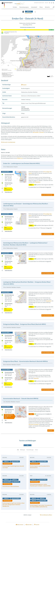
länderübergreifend (25, 110)
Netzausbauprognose (24, 7)
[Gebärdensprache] (51, 2)
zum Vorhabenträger (48, 194)
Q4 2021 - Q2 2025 (8, 263)
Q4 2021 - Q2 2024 (8, 223)
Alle (18, 449)
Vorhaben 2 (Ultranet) (39, 132)
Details (50, 430)
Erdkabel (23, 106)
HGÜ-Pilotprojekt (25, 108)
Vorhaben (15, 7)
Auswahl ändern (28, 13)
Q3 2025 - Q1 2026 (9, 416)
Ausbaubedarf (34, 7)
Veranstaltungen (30, 449)
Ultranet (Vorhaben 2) (34, 424)
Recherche (47, 7)
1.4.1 (20, 158)
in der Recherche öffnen (46, 515)
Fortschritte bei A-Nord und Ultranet (11, 486)
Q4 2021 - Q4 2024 (8, 342)
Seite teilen (29, 524)
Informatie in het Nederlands (8, 142)
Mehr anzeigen (28, 515)
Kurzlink (37, 524)
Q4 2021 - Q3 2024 (8, 184)
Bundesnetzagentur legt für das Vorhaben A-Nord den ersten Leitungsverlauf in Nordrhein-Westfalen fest (13, 505)
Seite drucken (20, 524)
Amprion (24, 84)
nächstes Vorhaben (34, 12)
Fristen (36, 449)
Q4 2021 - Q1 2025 (8, 305)
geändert (38, 182)
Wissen (41, 7)
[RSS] (53, 2)
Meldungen (22, 449)
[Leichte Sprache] (49, 2)
